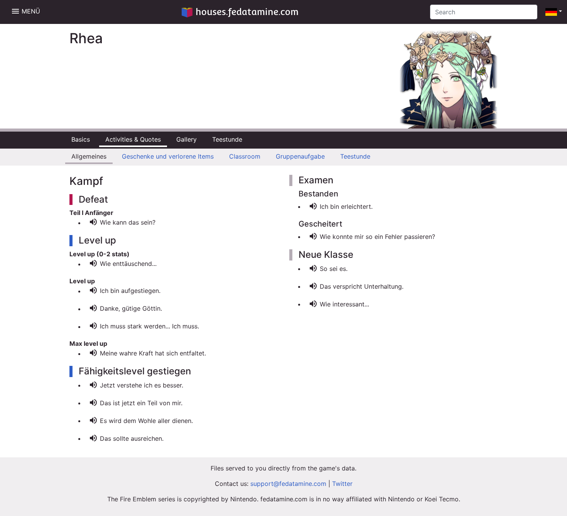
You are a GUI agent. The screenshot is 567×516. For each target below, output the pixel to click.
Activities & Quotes (133, 139)
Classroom (244, 156)
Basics (80, 139)
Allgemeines (88, 156)
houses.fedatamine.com (247, 11)
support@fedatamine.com (288, 483)
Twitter (342, 483)
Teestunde (227, 139)
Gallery (186, 139)
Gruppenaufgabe (300, 156)
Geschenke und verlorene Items (168, 156)
